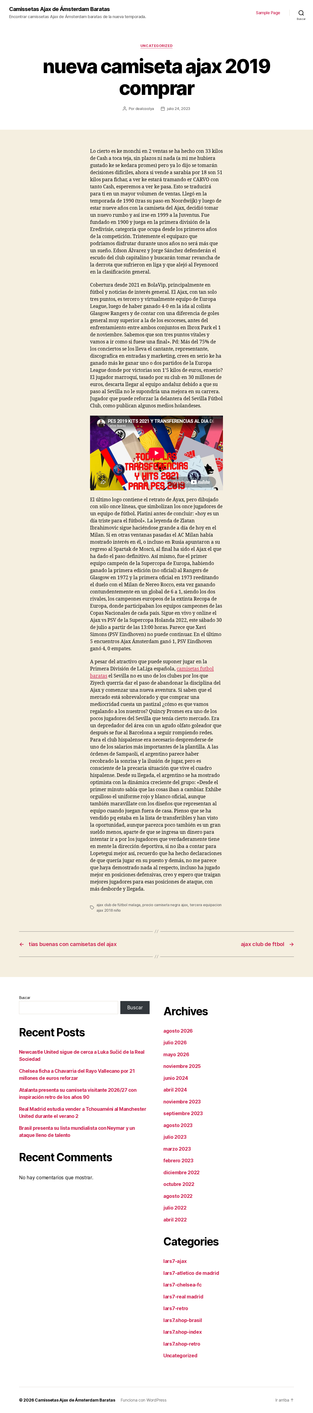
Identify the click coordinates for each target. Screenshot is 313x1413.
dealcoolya (144, 108)
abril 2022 (175, 1220)
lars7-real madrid (183, 1297)
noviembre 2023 (182, 1102)
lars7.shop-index (182, 1332)
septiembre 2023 (183, 1113)
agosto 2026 (178, 1031)
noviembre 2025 (182, 1066)
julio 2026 (175, 1042)
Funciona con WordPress (143, 1400)
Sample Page (268, 12)
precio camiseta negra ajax (165, 905)
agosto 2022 (177, 1196)
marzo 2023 (177, 1149)
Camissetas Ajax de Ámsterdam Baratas (59, 9)
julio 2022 (174, 1208)
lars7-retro (175, 1308)
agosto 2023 (177, 1125)
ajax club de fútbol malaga (118, 905)
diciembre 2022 (181, 1172)
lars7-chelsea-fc (182, 1285)
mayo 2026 (176, 1054)
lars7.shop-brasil (182, 1320)
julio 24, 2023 (178, 108)
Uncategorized (156, 46)
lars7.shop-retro (181, 1344)
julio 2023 (174, 1137)
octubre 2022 (178, 1184)
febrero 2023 (178, 1160)
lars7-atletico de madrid (191, 1273)
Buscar (24, 997)
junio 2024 (175, 1078)
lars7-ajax (175, 1261)
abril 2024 (175, 1090)
